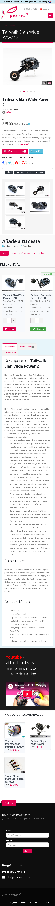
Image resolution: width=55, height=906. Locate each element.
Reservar (40, 329)
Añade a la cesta (16, 151)
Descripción (35, 151)
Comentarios (10, 352)
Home (4, 25)
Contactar (48, 902)
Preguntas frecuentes (18, 902)
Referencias (24, 253)
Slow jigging (39, 172)
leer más (24, 144)
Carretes (29, 172)
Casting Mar (19, 172)
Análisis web (26, 346)
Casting (13, 25)
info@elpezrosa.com (19, 877)
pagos (16, 246)
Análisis (7, 112)
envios (7, 246)
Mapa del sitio (35, 902)
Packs (13, 253)
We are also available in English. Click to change (26, 1)
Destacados (39, 253)
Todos (4, 253)
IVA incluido (27, 246)
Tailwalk (16, 109)
